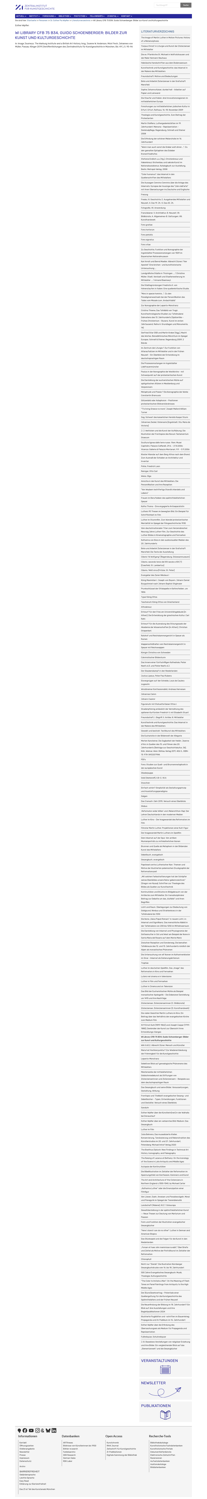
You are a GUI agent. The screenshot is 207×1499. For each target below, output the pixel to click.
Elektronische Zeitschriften (162, 1455)
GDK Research (69, 1455)
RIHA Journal (112, 1446)
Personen (43, 20)
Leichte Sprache (27, 1478)
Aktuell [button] (20, 16)
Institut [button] (33, 16)
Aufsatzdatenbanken (160, 1461)
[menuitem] (21, 16)
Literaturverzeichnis (81, 20)
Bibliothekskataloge (159, 1443)
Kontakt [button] (125, 16)
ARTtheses (68, 1443)
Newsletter (24, 1452)
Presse (23, 1455)
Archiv (22, 1466)
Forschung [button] (48, 16)
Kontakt (23, 1443)
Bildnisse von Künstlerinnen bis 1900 (79, 1446)
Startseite (31, 20)
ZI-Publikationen (114, 1452)
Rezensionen (156, 1458)
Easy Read (24, 1481)
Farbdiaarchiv (69, 1452)
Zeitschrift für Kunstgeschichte (121, 1449)
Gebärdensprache (27, 1475)
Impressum (24, 1458)
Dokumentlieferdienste (160, 1452)
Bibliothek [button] (64, 16)
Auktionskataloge (158, 1464)
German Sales (69, 1458)
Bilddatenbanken (158, 1467)
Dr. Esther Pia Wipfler (59, 20)
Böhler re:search (70, 1449)
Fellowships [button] (96, 16)
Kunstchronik (113, 1443)
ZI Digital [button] (112, 16)
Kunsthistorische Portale (161, 1449)
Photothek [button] (79, 16)
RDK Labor (67, 1461)
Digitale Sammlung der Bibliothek (122, 1455)
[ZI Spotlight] (19, 1432)
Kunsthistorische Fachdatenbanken (166, 1446)
